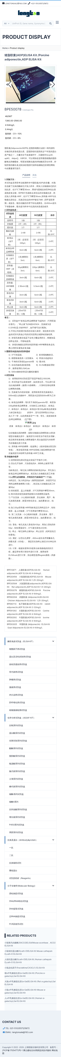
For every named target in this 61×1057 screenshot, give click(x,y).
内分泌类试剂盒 (16, 695)
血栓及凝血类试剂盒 (18, 664)
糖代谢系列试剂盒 (17, 786)
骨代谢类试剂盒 (16, 672)
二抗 (11, 855)
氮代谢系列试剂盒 (17, 771)
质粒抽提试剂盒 (16, 893)
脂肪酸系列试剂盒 (17, 756)
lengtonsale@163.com (22, 1032)
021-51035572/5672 (20, 1028)
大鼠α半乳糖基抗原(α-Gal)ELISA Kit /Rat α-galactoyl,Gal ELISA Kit (30, 983)
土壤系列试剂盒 (16, 779)
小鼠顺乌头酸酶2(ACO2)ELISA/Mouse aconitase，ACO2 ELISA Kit (30, 944)
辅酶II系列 (13, 802)
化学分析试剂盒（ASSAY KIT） (21, 718)
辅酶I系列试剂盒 (16, 794)
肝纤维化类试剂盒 (17, 702)
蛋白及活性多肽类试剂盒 (20, 656)
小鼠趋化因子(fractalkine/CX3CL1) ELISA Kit (25, 967)
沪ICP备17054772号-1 (12, 1050)
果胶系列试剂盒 (16, 832)
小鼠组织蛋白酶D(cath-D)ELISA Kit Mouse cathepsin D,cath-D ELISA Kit (28, 952)
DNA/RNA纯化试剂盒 (18, 901)
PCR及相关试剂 (16, 924)
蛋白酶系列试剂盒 (17, 733)
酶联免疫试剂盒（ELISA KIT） (21, 641)
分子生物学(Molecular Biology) (21, 886)
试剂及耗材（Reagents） (20, 878)
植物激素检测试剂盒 (18, 710)
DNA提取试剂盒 (16, 908)
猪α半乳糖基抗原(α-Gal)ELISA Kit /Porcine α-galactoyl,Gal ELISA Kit (25, 974)
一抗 (11, 847)
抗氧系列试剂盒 (16, 725)
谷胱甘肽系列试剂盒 (18, 740)
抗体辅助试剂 (15, 863)
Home (5, 48)
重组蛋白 (13, 870)
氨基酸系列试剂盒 (17, 763)
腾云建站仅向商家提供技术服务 (37, 1050)
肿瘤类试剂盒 (15, 679)
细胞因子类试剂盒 (17, 649)
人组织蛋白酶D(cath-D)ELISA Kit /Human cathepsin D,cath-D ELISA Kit (28, 960)
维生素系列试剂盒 (17, 817)
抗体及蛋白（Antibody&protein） (23, 840)
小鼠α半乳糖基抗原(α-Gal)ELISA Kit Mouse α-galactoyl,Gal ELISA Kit (25, 991)
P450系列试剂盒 (16, 824)
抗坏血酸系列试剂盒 (18, 809)
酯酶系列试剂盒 (16, 748)
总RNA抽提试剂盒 (17, 916)
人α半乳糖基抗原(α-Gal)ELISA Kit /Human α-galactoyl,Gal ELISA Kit (25, 999)
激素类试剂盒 (15, 687)
